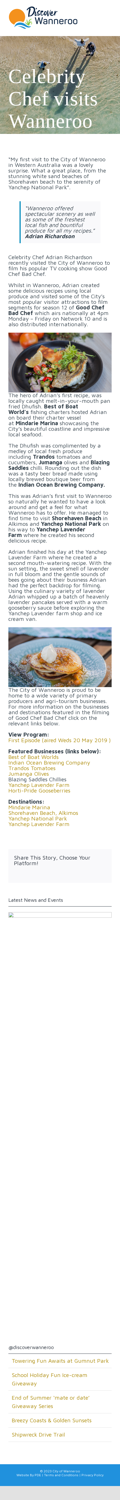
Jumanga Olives (28, 773)
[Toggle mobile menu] (108, 15)
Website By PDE (28, 1475)
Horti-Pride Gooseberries (39, 790)
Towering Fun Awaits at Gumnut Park (60, 1360)
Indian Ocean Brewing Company (49, 762)
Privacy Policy (92, 1475)
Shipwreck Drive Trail (38, 1434)
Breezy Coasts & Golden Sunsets (52, 1420)
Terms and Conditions (61, 1475)
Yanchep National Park (37, 818)
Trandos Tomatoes (32, 768)
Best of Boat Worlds (33, 757)
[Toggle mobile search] (97, 15)
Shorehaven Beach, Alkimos (43, 813)
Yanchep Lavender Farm (38, 785)
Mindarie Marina (29, 807)
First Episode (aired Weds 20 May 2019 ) (59, 740)
